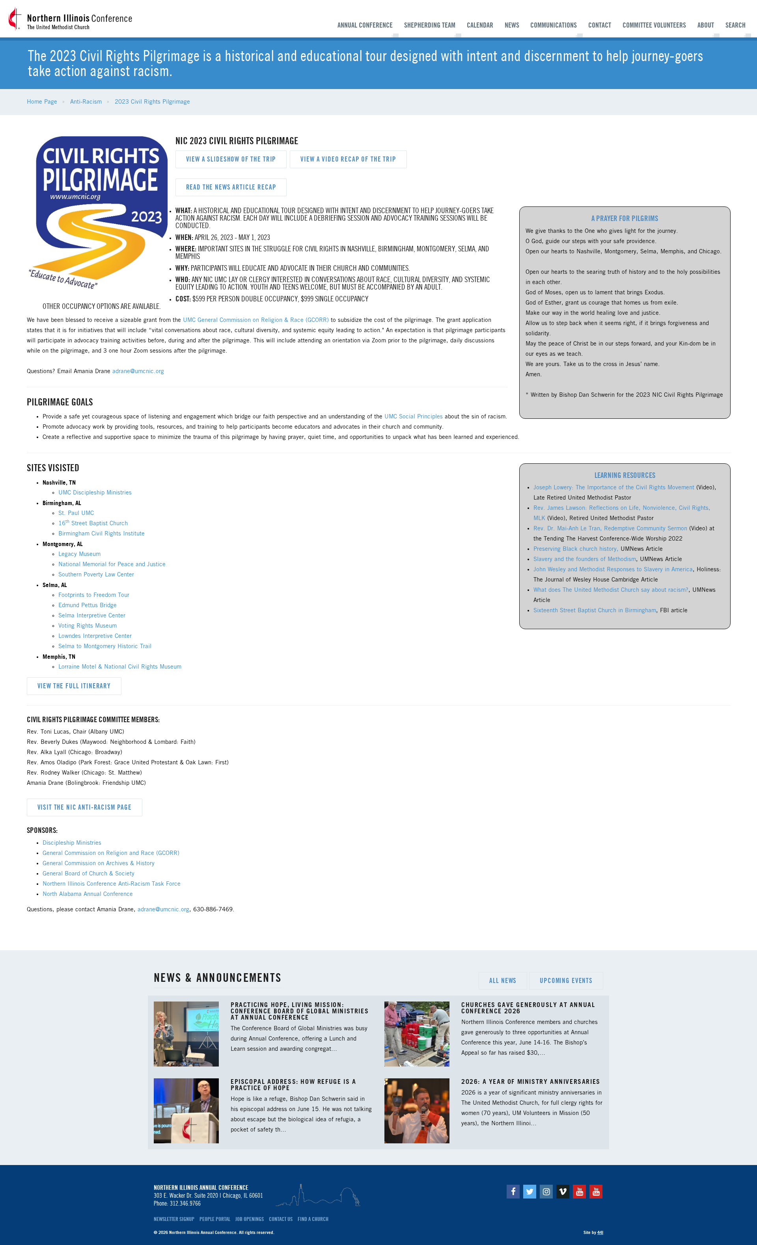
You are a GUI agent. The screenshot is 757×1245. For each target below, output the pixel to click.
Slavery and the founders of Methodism (584, 559)
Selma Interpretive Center (91, 616)
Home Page (42, 102)
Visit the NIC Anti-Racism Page (84, 807)
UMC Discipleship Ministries (95, 493)
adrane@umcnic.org (138, 371)
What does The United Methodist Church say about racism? (610, 590)
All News (502, 981)
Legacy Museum (79, 554)
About (705, 25)
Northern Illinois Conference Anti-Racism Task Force (112, 884)
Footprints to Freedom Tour (93, 595)
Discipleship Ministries (72, 843)
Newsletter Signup (174, 1219)
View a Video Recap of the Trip (348, 159)
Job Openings (249, 1219)
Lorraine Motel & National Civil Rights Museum (119, 667)
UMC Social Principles (413, 417)
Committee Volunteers (654, 25)
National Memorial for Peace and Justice (112, 564)
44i (600, 1232)
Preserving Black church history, (576, 549)
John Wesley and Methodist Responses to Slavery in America (613, 570)
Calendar (480, 25)
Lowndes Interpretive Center (95, 636)
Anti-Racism (86, 102)
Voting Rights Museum (87, 626)
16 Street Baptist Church (93, 523)
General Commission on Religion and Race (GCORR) (111, 853)
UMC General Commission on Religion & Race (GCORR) (257, 320)
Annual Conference (365, 25)
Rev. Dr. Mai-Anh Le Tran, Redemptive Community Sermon (610, 529)
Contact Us (281, 1219)
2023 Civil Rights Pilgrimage (152, 102)
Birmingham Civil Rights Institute (101, 534)
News (512, 25)
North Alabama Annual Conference (88, 894)
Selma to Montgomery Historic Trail (104, 646)
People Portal (215, 1219)
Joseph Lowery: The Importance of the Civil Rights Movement (614, 488)
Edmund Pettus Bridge (87, 605)
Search (735, 25)
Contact (599, 25)
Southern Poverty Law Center (96, 575)
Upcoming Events (566, 981)
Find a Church (313, 1219)
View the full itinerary (74, 686)
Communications (553, 25)
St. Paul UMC (76, 513)
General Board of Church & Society (88, 874)
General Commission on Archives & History (99, 863)
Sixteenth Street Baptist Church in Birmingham (594, 611)
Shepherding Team (429, 25)
